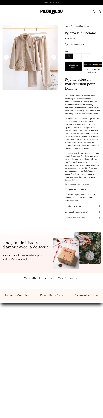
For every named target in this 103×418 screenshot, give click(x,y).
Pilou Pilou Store (10, 316)
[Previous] (6, 57)
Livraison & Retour (73, 206)
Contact (6, 351)
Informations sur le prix (75, 218)
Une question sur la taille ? (76, 212)
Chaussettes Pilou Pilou (65, 333)
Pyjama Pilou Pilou (63, 329)
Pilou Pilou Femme (63, 316)
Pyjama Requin (10, 325)
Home (67, 26)
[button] (93, 12)
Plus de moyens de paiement (92, 70)
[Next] (53, 57)
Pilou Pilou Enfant (62, 325)
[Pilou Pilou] (51, 12)
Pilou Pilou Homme (63, 320)
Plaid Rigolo (8, 329)
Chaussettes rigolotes (13, 333)
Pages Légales (9, 355)
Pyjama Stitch (9, 320)
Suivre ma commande (13, 360)
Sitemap (58, 338)
